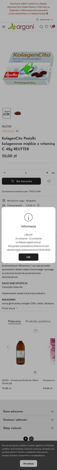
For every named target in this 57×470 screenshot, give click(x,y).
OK (28, 257)
